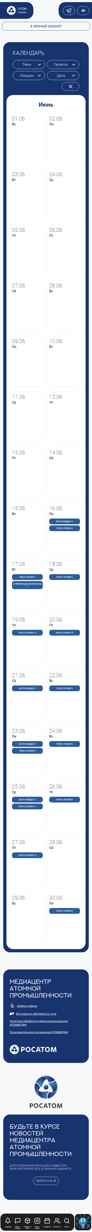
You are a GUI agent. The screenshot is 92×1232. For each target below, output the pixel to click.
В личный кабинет (46, 26)
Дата (61, 76)
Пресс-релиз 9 (27, 751)
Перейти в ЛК (46, 1180)
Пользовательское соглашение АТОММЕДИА (39, 1032)
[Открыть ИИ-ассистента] (83, 1222)
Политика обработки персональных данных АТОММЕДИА (39, 1023)
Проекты (61, 64)
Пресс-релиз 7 (27, 577)
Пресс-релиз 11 (27, 806)
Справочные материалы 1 (27, 585)
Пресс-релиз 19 (27, 633)
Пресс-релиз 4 (64, 528)
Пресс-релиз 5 (64, 577)
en (83, 11)
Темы (26, 64)
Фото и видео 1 (64, 521)
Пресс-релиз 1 (64, 688)
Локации (27, 76)
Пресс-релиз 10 (27, 855)
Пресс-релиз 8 (64, 911)
